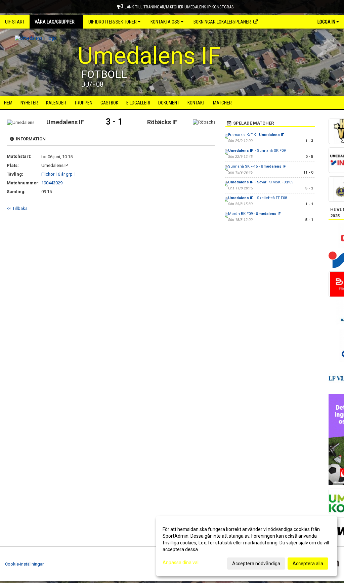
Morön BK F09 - (255, 214)
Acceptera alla (308, 563)
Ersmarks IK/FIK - (256, 135)
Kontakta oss (165, 22)
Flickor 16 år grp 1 (58, 174)
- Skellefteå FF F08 (257, 198)
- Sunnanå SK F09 (257, 150)
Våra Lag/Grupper (55, 22)
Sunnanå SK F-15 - (257, 166)
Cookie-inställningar (24, 564)
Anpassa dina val (181, 562)
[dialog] (246, 546)
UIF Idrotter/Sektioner (112, 22)
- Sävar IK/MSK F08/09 (260, 182)
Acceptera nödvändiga (256, 563)
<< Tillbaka (17, 208)
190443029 (51, 182)
